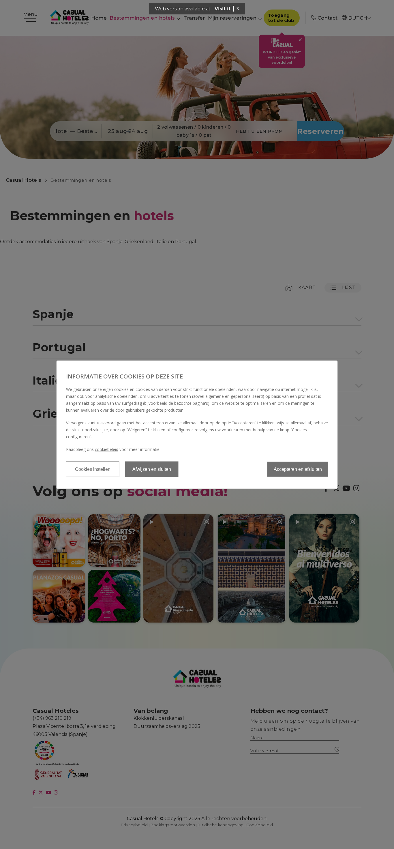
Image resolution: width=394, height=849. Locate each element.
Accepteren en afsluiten (298, 468)
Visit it (222, 9)
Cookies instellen (92, 468)
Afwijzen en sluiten (151, 468)
